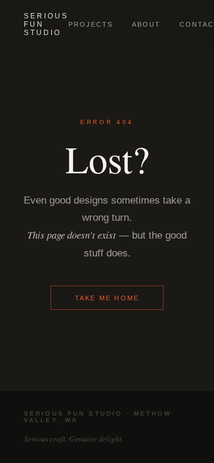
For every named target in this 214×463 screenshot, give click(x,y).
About (146, 24)
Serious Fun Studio (46, 24)
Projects (90, 24)
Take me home (107, 298)
